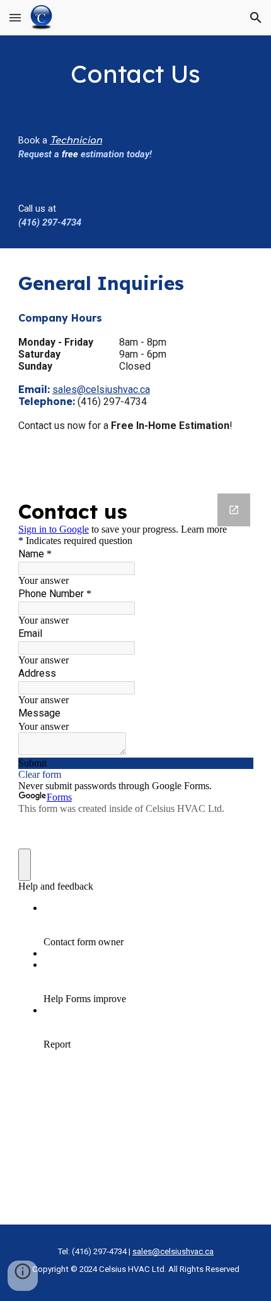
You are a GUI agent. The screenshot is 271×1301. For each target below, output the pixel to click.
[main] (135, 74)
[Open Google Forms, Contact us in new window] (233, 509)
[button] (15, 17)
